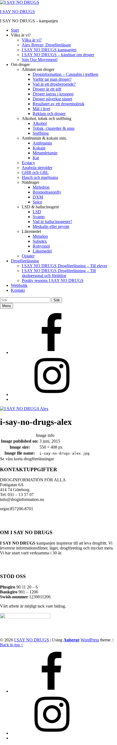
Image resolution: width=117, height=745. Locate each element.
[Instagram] (52, 394)
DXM (38, 197)
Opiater (28, 256)
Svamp (39, 216)
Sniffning (41, 133)
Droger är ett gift (47, 89)
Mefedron (41, 187)
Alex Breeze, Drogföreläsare (46, 45)
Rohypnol (41, 246)
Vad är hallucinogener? (52, 221)
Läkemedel (42, 251)
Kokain (39, 148)
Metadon (40, 236)
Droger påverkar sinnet (52, 99)
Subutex (40, 241)
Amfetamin (42, 143)
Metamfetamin (45, 153)
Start (15, 30)
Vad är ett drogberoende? (54, 84)
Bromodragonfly (47, 192)
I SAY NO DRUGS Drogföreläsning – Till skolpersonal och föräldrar (59, 273)
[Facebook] (52, 352)
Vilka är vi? (32, 40)
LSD (37, 211)
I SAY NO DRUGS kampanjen (49, 49)
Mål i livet (41, 108)
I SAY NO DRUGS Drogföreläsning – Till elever (64, 265)
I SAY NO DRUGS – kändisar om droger (58, 54)
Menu (6, 306)
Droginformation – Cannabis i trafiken (65, 74)
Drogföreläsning (25, 261)
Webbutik (19, 285)
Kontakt (18, 290)
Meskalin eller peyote (51, 226)
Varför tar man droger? (52, 79)
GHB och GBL (35, 172)
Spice (37, 202)
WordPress (90, 640)
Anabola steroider (37, 167)
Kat (36, 157)
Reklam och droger (49, 113)
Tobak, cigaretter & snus (54, 128)
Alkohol (40, 123)
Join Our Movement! (40, 59)
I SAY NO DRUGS (17, 11)
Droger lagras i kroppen (53, 94)
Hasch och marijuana (40, 177)
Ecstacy (28, 162)
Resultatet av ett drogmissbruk (58, 103)
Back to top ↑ (11, 644)
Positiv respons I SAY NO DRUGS (53, 280)
